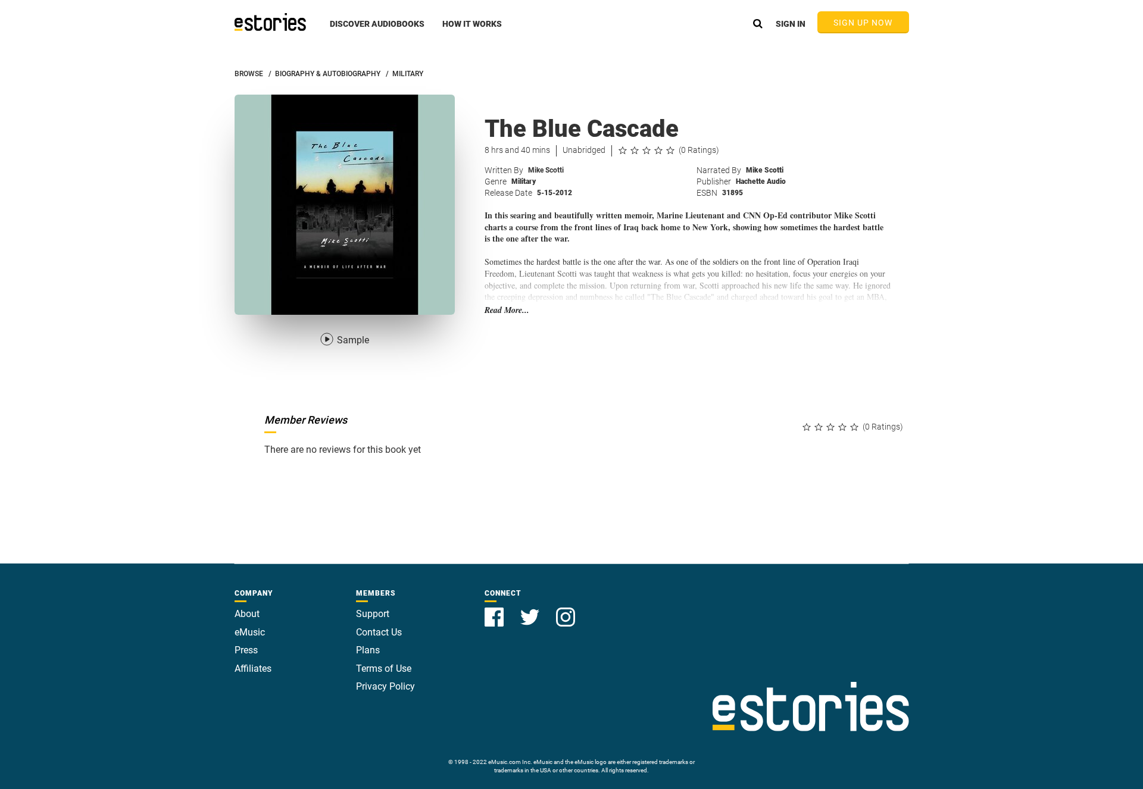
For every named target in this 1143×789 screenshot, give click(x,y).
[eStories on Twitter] (531, 610)
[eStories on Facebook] (495, 610)
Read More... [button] (507, 310)
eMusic (250, 632)
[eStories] (270, 22)
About (247, 613)
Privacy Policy (385, 686)
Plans (368, 650)
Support (372, 613)
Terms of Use (383, 668)
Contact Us (379, 632)
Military (523, 181)
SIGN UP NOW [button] (863, 22)
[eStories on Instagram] (565, 610)
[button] (377, 30)
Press (246, 650)
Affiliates (253, 668)
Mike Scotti (546, 170)
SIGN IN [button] (790, 24)
